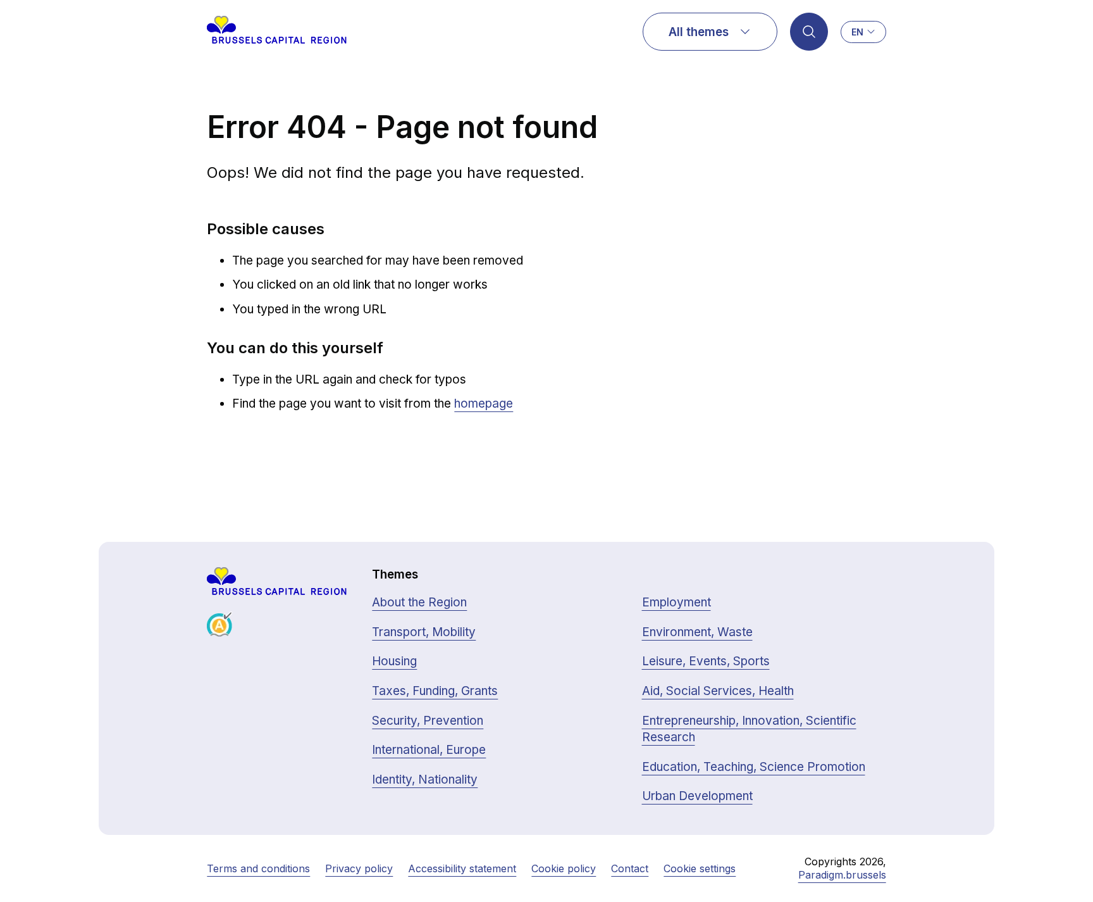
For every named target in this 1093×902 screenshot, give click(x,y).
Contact (629, 868)
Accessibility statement (462, 868)
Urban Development (697, 796)
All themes (699, 32)
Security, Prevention (427, 720)
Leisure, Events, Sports (706, 661)
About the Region (419, 602)
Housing (394, 661)
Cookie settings (700, 868)
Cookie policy (563, 868)
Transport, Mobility (424, 632)
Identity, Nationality (425, 779)
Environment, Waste (697, 632)
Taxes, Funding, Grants (435, 691)
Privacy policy (359, 868)
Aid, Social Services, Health (718, 691)
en (857, 32)
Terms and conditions (258, 868)
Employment (676, 602)
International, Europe (429, 749)
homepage (483, 403)
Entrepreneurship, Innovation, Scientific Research (749, 729)
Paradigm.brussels (842, 874)
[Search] (809, 32)
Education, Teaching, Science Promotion (753, 767)
